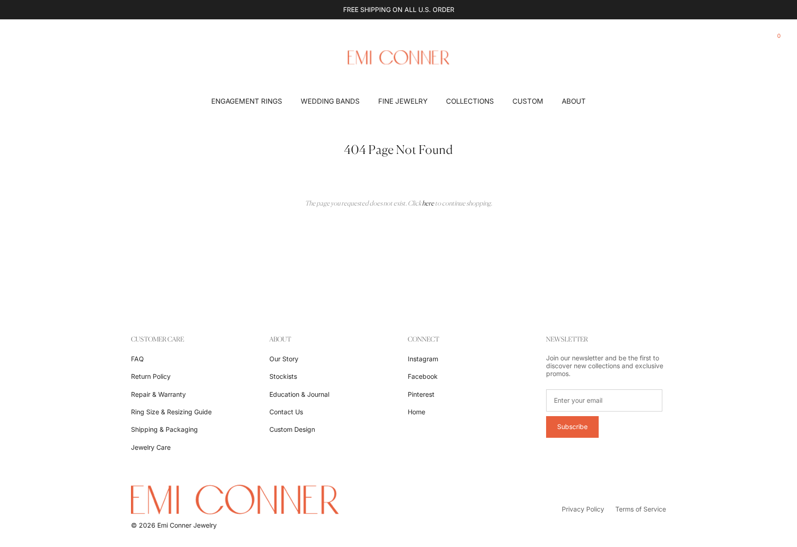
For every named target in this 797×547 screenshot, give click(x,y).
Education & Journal (299, 394)
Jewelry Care (151, 447)
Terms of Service (640, 509)
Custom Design (292, 429)
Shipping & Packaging (164, 429)
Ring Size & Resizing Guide (171, 412)
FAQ (137, 359)
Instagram (423, 359)
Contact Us (286, 412)
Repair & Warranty (158, 394)
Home (416, 412)
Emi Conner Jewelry (187, 525)
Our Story (283, 359)
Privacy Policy (583, 509)
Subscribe (572, 426)
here (428, 203)
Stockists (283, 376)
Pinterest (421, 394)
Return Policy (151, 376)
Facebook (423, 376)
